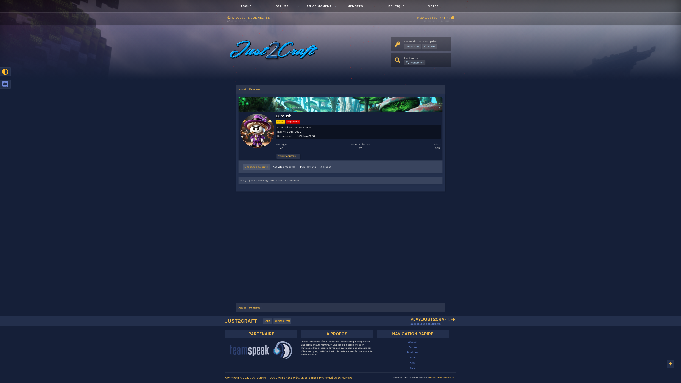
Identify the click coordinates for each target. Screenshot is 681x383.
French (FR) (283, 321)
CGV (412, 362)
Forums (282, 6)
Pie (268, 321)
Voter (433, 6)
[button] (298, 6)
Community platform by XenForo (424, 378)
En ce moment (319, 6)
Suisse (307, 127)
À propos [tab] (325, 166)
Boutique (396, 6)
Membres (355, 6)
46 (281, 148)
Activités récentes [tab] (284, 166)
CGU (412, 367)
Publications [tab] (308, 166)
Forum (413, 347)
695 (437, 148)
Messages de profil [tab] (256, 166)
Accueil (247, 6)
